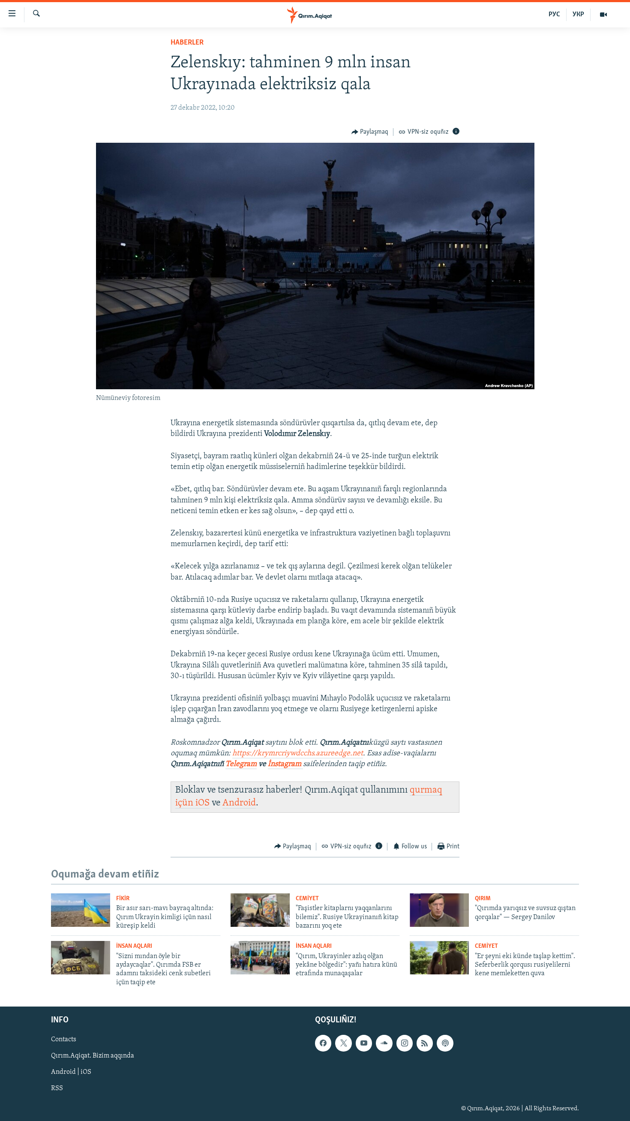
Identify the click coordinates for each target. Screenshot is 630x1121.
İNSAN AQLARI (134, 946)
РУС (554, 14)
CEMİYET (307, 899)
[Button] (370, 132)
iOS (202, 803)
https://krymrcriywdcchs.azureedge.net (297, 753)
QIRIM (483, 899)
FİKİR (122, 899)
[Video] (603, 15)
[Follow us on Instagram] (404, 1043)
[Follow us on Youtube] (364, 1043)
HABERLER (187, 43)
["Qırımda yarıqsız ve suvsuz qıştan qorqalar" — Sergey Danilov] (439, 910)
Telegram (241, 764)
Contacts (63, 1039)
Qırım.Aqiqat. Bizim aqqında (92, 1055)
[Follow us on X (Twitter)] (343, 1043)
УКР (578, 14)
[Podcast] (445, 1043)
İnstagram (285, 764)
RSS (57, 1088)
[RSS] (425, 1043)
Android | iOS (71, 1072)
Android (239, 803)
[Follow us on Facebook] (323, 1043)
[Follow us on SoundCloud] (384, 1043)
